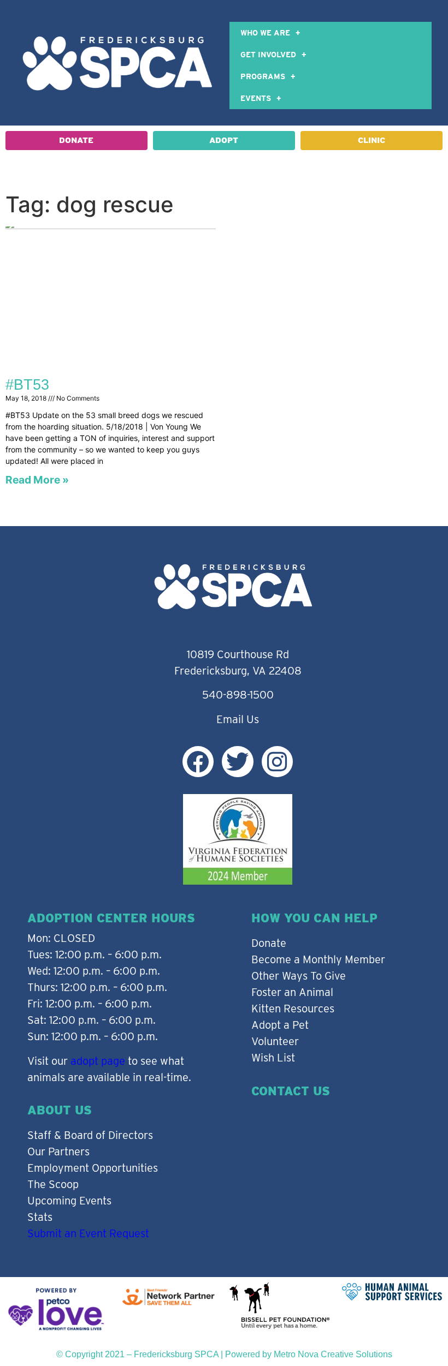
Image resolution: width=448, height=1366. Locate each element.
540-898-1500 (238, 694)
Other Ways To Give (298, 975)
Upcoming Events (69, 1200)
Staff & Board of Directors (90, 1135)
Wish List (273, 1057)
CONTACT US (290, 1091)
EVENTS (255, 98)
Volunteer (275, 1041)
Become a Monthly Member (318, 959)
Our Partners (58, 1151)
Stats (39, 1217)
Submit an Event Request (88, 1233)
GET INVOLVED (268, 54)
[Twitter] (237, 761)
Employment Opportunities (92, 1167)
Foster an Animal (292, 992)
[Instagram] (277, 761)
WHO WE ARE (265, 32)
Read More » (37, 479)
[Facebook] (198, 761)
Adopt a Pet (280, 1024)
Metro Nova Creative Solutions (333, 1354)
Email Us (237, 719)
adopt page (97, 1060)
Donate (268, 943)
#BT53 (27, 385)
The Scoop (53, 1184)
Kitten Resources (292, 1008)
